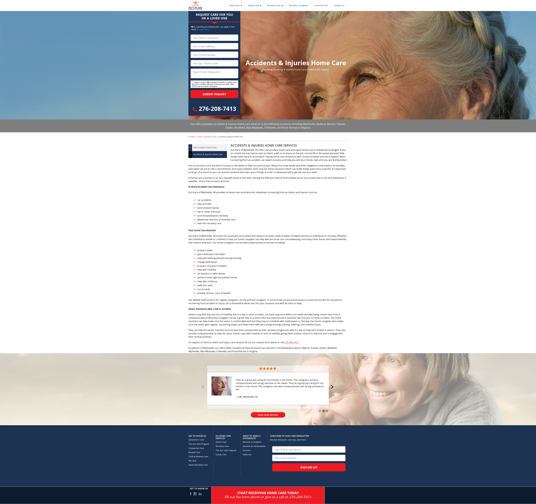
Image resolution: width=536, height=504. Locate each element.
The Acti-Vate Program (198, 444)
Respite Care (194, 452)
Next (332, 387)
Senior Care (221, 442)
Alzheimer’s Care (196, 440)
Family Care (253, 5)
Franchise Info (321, 5)
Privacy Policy (203, 29)
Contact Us (339, 5)
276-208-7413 (216, 108)
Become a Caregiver (298, 5)
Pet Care (192, 461)
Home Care (234, 5)
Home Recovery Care (198, 465)
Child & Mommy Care (198, 456)
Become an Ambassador (254, 446)
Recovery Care (274, 5)
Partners (247, 450)
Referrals (247, 454)
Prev (203, 387)
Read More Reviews (268, 410)
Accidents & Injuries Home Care (208, 154)
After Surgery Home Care (204, 147)
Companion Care (196, 448)
